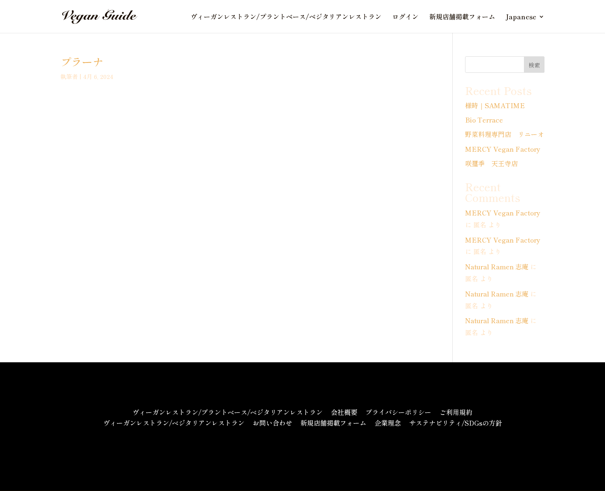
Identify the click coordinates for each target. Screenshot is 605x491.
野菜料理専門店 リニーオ (504, 134)
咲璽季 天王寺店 (491, 163)
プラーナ (81, 61)
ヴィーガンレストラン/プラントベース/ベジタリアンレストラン (286, 17)
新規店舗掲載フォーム (462, 17)
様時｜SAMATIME (495, 105)
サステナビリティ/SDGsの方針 (455, 423)
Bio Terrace (484, 120)
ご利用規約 (456, 412)
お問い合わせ (272, 423)
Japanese (521, 17)
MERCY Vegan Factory (502, 149)
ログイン (405, 17)
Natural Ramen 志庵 (496, 266)
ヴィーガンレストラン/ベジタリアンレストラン (173, 423)
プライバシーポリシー (398, 412)
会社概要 (344, 412)
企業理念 (388, 423)
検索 (534, 65)
